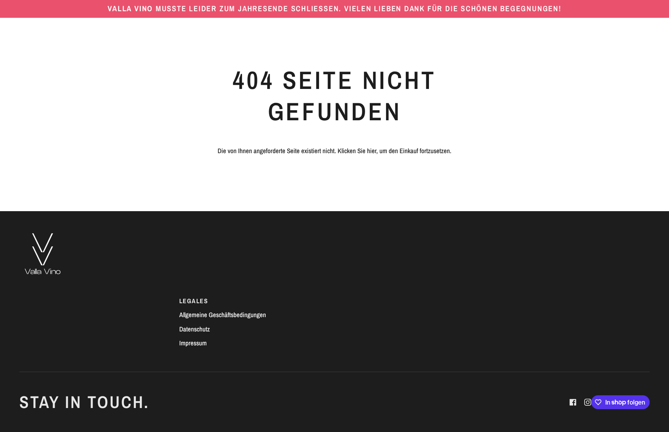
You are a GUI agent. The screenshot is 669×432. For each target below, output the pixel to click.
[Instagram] (587, 402)
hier (371, 150)
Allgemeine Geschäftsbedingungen (222, 314)
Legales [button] (193, 301)
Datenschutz (194, 328)
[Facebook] (573, 402)
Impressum (193, 342)
